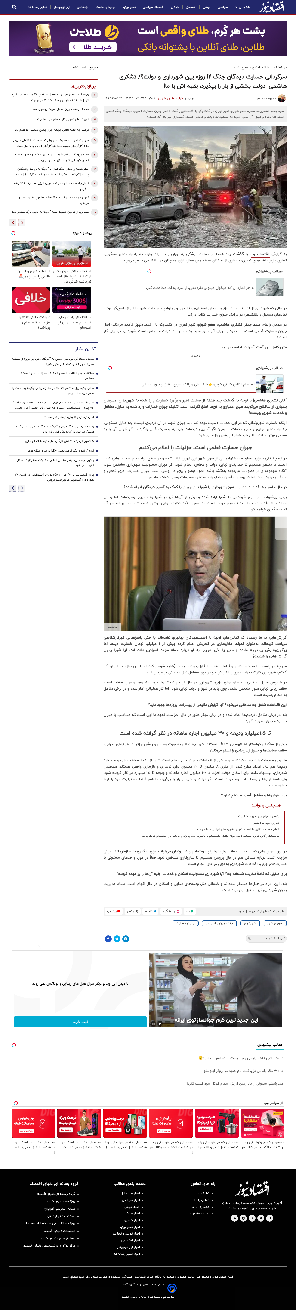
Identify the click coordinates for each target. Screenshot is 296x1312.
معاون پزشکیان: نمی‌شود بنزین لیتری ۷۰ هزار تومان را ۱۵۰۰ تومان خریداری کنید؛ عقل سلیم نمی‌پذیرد (51, 158)
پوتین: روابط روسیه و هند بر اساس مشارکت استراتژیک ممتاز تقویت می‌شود (55, 462)
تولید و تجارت (106, 7)
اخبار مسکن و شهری (171, 98)
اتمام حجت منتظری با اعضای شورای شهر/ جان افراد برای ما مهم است (235, 829)
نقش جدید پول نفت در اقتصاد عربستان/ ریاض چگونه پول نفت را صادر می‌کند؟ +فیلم (53, 390)
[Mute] (160, 1023)
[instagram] (252, 1218)
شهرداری (250, 923)
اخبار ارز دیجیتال (128, 1247)
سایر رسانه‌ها (37, 7)
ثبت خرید (80, 1021)
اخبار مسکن (132, 1213)
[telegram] (243, 1218)
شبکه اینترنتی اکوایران (59, 1209)
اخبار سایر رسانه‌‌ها (127, 1254)
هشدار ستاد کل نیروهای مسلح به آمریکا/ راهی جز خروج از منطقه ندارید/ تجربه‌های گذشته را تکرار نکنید (53, 361)
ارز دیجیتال (62, 7)
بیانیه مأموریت (198, 1213)
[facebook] (270, 1218)
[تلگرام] (125, 938)
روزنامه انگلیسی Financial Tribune (50, 1223)
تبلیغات (203, 1193)
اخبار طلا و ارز (130, 1193)
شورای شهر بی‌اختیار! (266, 823)
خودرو (175, 7)
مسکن (191, 7)
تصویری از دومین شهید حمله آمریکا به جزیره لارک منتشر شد (50, 212)
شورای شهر (275, 923)
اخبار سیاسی (131, 1200)
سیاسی (223, 7)
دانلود (112, 627)
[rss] (235, 1218)
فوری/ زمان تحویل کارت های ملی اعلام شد (62, 119)
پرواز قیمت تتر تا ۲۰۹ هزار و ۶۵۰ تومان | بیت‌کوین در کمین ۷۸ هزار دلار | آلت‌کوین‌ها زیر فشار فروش (54, 477)
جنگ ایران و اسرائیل (219, 923)
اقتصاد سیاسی (153, 7)
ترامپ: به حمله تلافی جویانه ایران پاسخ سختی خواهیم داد (52, 130)
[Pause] (153, 1023)
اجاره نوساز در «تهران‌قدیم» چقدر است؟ (69, 417)
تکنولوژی (129, 7)
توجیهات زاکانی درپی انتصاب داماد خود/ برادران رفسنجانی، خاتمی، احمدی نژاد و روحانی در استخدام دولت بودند (210, 836)
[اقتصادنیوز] (252, 1189)
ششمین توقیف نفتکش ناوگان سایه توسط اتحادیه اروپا (59, 441)
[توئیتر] (117, 938)
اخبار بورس (132, 1207)
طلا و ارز (244, 7)
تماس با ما (201, 1200)
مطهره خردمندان (266, 99)
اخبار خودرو (132, 1220)
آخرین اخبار (85, 349)
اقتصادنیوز (260, 254)
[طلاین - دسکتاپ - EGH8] (148, 38)
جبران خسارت (185, 923)
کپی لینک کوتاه (275, 938)
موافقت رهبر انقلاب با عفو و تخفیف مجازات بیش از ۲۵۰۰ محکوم (57, 376)
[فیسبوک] (108, 938)
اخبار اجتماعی (130, 1240)
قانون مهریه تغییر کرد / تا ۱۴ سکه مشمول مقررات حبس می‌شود (53, 201)
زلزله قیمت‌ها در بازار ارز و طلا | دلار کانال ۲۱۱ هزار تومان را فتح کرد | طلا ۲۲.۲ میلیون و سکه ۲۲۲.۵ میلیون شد (50, 98)
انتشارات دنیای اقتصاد (59, 1231)
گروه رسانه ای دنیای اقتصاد (56, 1194)
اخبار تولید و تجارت (126, 1234)
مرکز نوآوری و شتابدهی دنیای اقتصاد (49, 1246)
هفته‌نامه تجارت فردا (60, 1216)
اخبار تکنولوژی (130, 1227)
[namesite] (271, 7)
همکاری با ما (200, 1207)
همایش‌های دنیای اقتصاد (57, 1238)
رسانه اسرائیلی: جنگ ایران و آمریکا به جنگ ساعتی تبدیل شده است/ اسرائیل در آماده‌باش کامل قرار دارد (55, 429)
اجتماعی (83, 7)
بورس (207, 7)
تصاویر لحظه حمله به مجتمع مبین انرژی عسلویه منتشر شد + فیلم (51, 186)
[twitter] (260, 1218)
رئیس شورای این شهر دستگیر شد (257, 816)
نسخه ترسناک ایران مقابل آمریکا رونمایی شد (61, 109)
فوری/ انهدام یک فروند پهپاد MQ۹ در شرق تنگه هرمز (60, 451)
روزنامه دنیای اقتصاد (60, 1201)
